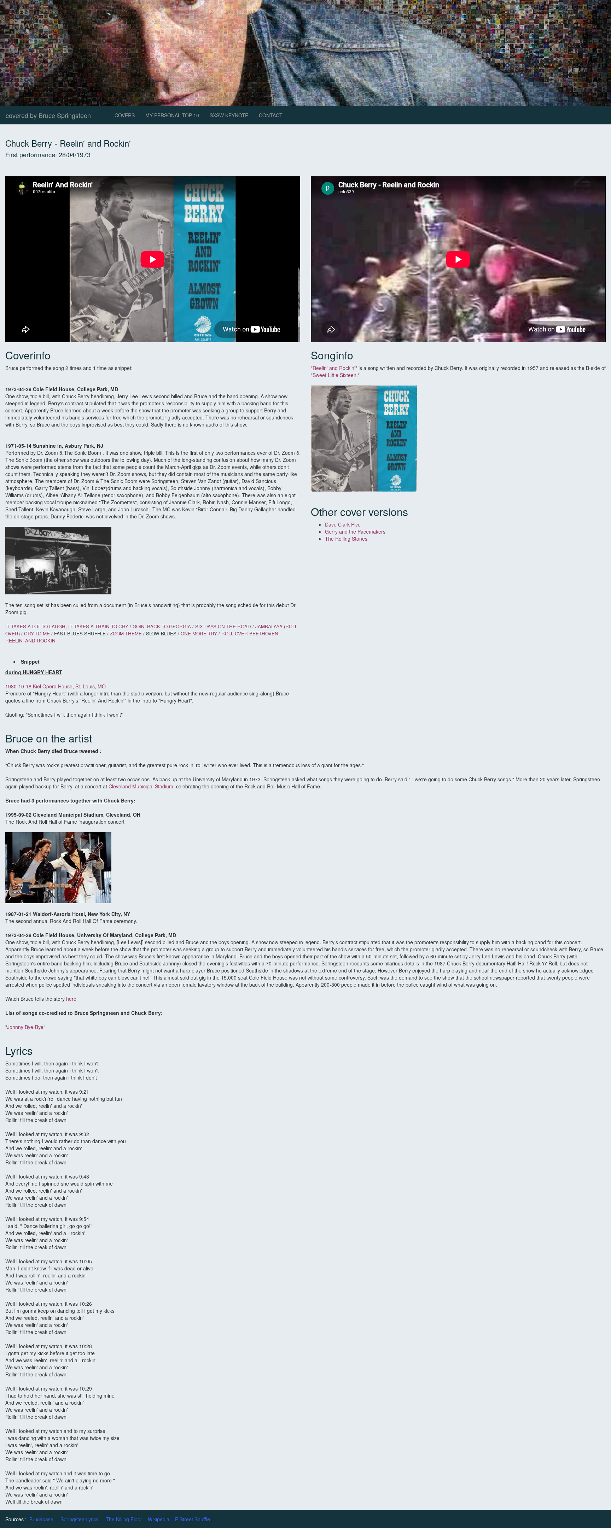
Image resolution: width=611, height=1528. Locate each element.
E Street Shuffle (192, 1519)
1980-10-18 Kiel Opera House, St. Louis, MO (56, 686)
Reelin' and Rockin (333, 367)
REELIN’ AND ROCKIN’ (31, 640)
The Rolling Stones (347, 538)
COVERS (125, 115)
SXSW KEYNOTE (229, 115)
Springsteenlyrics (79, 1519)
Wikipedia (158, 1519)
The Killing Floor (124, 1519)
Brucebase (41, 1519)
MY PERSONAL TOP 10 (172, 115)
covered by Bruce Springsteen (48, 115)
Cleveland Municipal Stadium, (142, 786)
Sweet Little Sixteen (334, 374)
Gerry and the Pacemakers (356, 531)
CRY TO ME (37, 633)
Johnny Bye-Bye (25, 1026)
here (71, 998)
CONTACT (271, 115)
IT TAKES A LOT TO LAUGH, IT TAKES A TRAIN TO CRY (66, 626)
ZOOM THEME (126, 633)
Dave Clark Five (343, 524)
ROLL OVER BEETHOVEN (249, 633)
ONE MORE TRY (200, 633)
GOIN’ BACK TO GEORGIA (162, 626)
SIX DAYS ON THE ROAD (223, 626)
